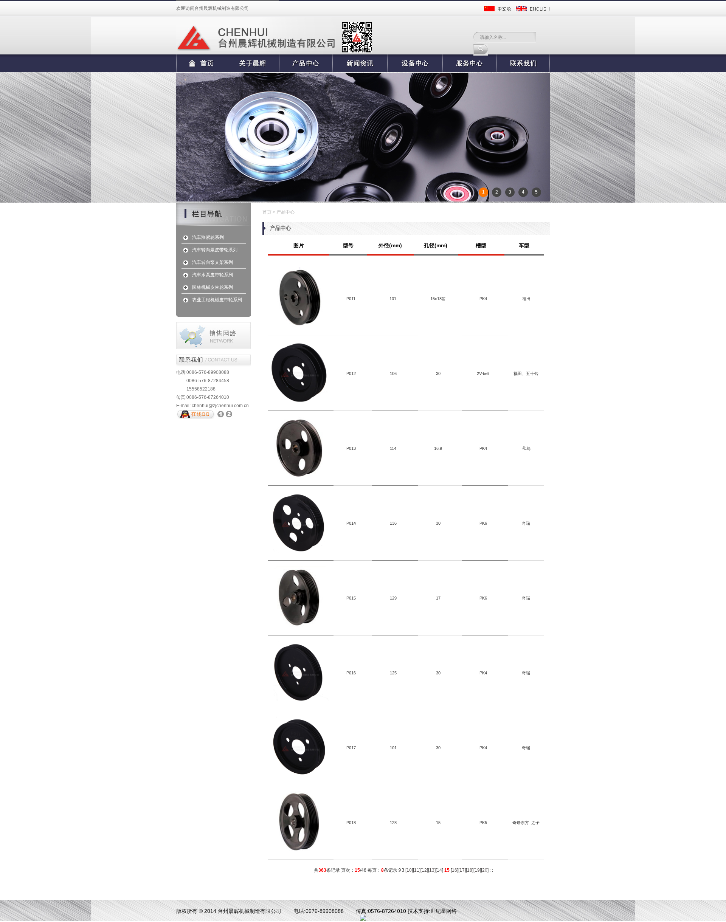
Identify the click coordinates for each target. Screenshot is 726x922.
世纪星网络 (443, 911)
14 (439, 870)
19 (477, 870)
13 (431, 870)
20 (484, 870)
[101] (299, 327)
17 (462, 870)
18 (469, 870)
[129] (299, 626)
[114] (299, 476)
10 (409, 870)
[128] (299, 851)
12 (424, 870)
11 (416, 870)
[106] (299, 401)
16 (454, 870)
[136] (299, 551)
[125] (299, 701)
